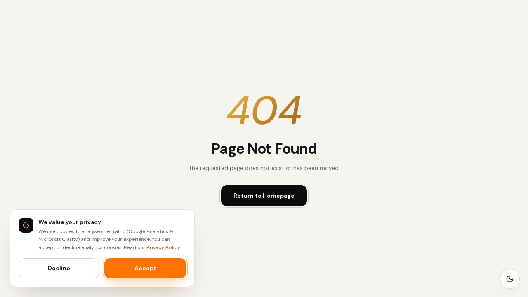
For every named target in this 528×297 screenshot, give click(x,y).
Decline (59, 268)
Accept (145, 268)
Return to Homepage (264, 195)
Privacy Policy (163, 247)
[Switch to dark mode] (510, 279)
